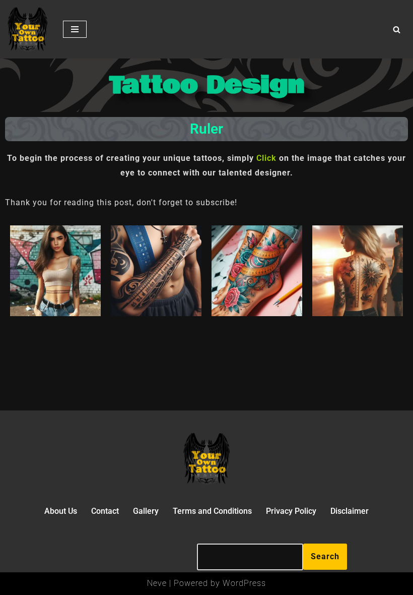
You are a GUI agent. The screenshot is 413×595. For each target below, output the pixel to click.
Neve (157, 583)
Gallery (146, 511)
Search (325, 556)
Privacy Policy (291, 511)
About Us (60, 511)
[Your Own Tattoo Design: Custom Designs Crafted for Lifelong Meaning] (28, 29)
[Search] (396, 29)
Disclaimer (349, 511)
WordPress (244, 583)
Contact (105, 511)
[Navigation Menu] (75, 29)
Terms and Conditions (212, 511)
